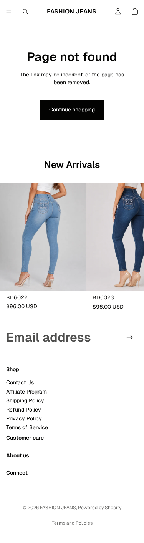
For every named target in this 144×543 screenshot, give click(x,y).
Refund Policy (23, 409)
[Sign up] (130, 337)
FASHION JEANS (58, 508)
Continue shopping (72, 109)
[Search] (25, 11)
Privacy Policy (24, 418)
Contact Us (20, 382)
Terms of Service (27, 427)
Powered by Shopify (99, 508)
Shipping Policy (25, 400)
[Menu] (9, 11)
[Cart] (134, 11)
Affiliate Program (26, 391)
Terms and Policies (72, 523)
